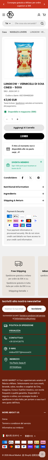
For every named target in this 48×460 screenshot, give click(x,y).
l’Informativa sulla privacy (24, 318)
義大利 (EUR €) (12, 435)
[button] (3, 4)
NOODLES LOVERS (18, 32)
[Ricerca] (42, 23)
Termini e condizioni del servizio (32, 316)
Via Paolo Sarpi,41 (18, 363)
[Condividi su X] (30, 178)
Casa (4, 32)
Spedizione (20, 103)
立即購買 (24, 136)
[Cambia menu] (3, 14)
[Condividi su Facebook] (22, 178)
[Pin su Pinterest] (38, 178)
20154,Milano (15, 367)
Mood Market (15, 455)
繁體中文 (29, 436)
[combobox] (24, 23)
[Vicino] (41, 161)
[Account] (39, 14)
